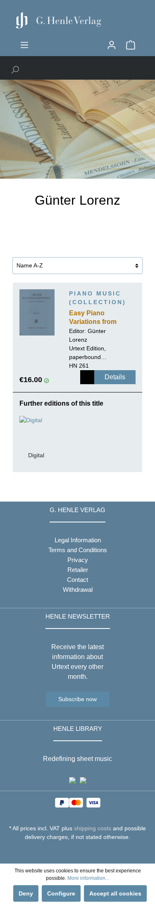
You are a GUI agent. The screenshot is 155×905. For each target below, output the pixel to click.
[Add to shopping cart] (87, 377)
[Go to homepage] (77, 20)
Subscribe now (77, 699)
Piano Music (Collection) (97, 297)
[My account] (111, 45)
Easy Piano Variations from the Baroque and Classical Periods (96, 318)
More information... (88, 878)
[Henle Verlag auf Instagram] (77, 852)
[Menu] (24, 45)
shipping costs (92, 828)
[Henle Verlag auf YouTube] (71, 852)
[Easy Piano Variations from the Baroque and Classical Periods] (37, 312)
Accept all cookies (115, 893)
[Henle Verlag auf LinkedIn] (83, 852)
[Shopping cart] (130, 45)
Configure (61, 893)
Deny (26, 893)
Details (115, 376)
